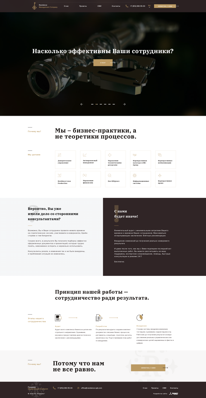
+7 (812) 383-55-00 (64, 388)
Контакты (116, 6)
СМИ (99, 6)
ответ (103, 63)
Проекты (83, 6)
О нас (66, 6)
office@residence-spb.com (91, 388)
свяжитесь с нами (165, 6)
